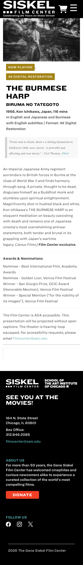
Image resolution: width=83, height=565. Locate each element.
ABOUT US (15, 460)
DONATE (22, 495)
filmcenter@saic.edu (30, 338)
